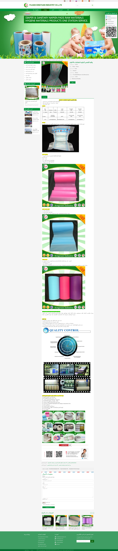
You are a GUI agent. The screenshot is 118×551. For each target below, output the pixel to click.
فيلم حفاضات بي (45, 59)
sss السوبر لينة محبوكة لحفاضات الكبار (31, 101)
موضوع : (43, 475)
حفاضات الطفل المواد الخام (31, 65)
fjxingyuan (58, 544)
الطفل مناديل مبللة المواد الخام (31, 73)
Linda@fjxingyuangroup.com (61, 536)
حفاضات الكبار (28, 79)
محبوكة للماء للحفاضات (41, 538)
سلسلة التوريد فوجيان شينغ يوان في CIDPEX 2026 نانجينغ (36, 112)
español (85, 0)
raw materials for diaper (42, 544)
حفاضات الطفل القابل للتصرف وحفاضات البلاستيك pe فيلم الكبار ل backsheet (62, 462)
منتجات (45, 9)
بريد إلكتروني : (45, 479)
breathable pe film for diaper (74, 468)
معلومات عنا (36, 9)
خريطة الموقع (27, 550)
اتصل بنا (61, 9)
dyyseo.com (72, 550)
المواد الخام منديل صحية (30, 69)
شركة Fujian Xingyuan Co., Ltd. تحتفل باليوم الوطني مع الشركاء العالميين (36, 130)
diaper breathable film (64, 468)
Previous (26, 93)
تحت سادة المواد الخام (30, 71)
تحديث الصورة (48, 502)
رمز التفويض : (45, 498)
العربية (67, 0)
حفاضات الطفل (28, 77)
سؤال (73, 82)
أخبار (53, 9)
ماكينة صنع (28, 75)
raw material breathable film (54, 468)
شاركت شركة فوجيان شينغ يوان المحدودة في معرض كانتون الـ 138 (36, 119)
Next (38, 93)
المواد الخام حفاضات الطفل (42, 546)
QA (68, 9)
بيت (27, 9)
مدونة (32, 550)
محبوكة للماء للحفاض (41, 540)
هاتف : (43, 482)
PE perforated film (41, 542)
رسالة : (44, 486)
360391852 (109, 19)
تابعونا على (44, 97)
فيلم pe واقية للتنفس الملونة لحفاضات (48, 477)
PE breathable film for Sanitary (43, 536)
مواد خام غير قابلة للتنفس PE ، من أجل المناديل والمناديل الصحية (59, 465)
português (92, 0)
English (73, 0)
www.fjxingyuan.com (59, 538)
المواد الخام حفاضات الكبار (35, 59)
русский (79, 0)
